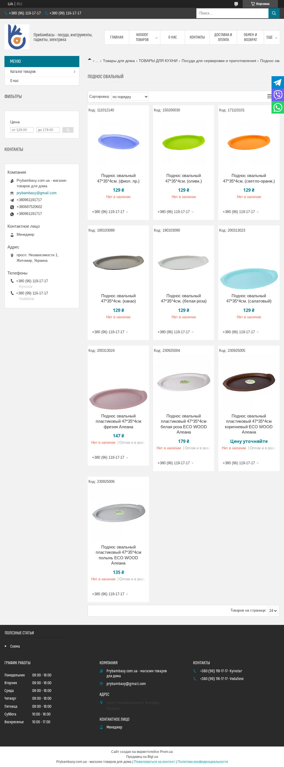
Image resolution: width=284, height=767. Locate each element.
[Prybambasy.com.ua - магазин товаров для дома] (16, 37)
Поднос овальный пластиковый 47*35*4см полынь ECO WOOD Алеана (118, 555)
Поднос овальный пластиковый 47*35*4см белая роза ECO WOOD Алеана (184, 424)
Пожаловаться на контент (154, 762)
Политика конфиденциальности (203, 762)
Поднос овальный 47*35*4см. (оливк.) (183, 178)
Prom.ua (166, 752)
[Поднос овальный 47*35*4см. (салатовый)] (249, 262)
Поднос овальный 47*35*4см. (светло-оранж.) (249, 178)
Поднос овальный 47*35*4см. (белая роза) (184, 298)
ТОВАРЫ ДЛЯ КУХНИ (158, 60)
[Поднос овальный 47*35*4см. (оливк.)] (184, 142)
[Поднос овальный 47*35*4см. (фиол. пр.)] (118, 142)
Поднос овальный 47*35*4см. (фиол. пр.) (118, 178)
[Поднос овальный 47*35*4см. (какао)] (118, 262)
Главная (116, 37)
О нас (172, 37)
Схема (15, 646)
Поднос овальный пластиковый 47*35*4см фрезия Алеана (118, 421)
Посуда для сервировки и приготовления (219, 60)
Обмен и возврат (250, 37)
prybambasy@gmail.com (37, 193)
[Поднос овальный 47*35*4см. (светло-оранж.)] (249, 142)
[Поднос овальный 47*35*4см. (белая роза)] (184, 262)
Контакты (197, 37)
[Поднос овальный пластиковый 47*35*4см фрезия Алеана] (118, 383)
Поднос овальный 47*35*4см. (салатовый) (249, 298)
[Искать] (274, 13)
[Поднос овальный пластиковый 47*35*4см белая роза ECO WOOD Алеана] (184, 383)
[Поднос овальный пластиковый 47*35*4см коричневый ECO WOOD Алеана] (249, 383)
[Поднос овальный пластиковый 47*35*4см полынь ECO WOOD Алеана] (118, 514)
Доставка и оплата (223, 37)
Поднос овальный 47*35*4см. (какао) (118, 298)
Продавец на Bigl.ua (142, 757)
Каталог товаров (142, 37)
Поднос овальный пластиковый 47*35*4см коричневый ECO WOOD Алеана (249, 424)
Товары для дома (119, 60)
